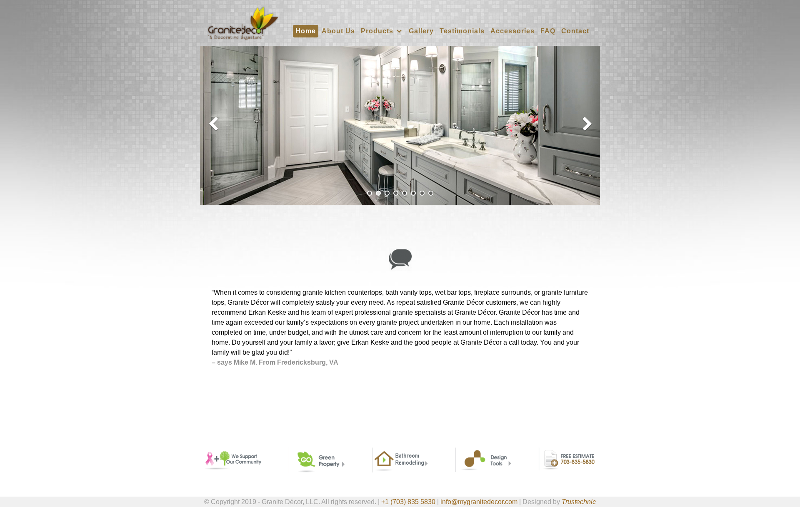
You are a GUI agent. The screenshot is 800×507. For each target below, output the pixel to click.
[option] (400, 125)
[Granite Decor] (243, 22)
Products (377, 31)
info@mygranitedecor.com (479, 501)
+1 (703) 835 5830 (408, 501)
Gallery (421, 31)
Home (305, 31)
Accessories (512, 31)
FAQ (547, 31)
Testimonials (462, 31)
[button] (213, 125)
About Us (338, 31)
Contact (575, 31)
